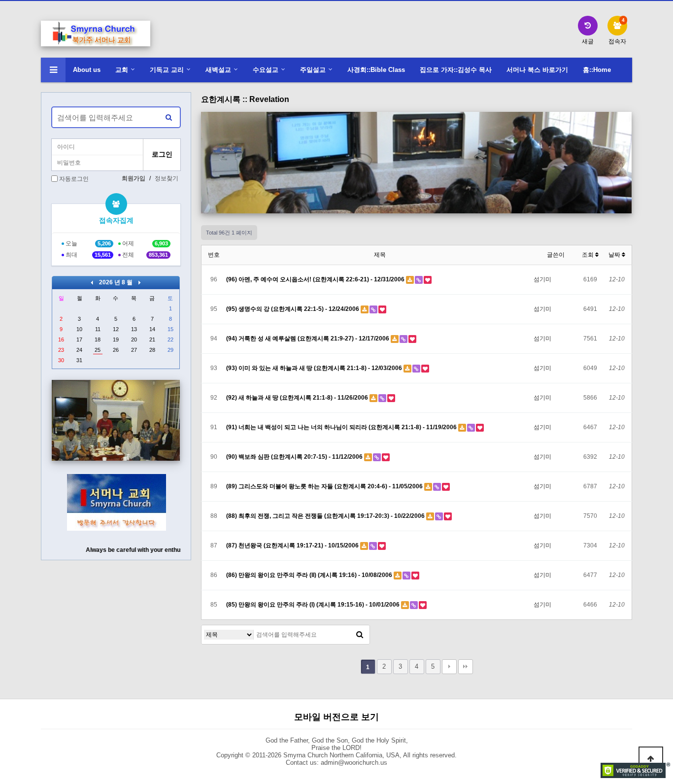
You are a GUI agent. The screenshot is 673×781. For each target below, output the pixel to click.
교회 (121, 69)
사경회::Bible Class (376, 69)
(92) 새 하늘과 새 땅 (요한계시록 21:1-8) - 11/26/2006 (298, 397)
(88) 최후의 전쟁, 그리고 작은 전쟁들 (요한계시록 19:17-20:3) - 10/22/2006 (326, 515)
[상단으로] (651, 759)
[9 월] (139, 282)
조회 (588, 254)
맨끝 (465, 666)
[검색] (360, 634)
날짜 (615, 254)
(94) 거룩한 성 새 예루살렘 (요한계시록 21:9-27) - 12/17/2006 (308, 338)
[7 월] (92, 282)
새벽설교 (218, 69)
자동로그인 (74, 178)
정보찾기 (166, 178)
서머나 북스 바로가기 (537, 69)
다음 (449, 666)
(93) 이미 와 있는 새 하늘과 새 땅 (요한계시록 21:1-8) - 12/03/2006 (315, 368)
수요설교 (265, 69)
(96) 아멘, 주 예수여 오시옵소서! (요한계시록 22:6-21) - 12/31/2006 (316, 279)
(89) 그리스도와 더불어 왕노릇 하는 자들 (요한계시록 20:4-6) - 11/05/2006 (325, 486)
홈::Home (597, 69)
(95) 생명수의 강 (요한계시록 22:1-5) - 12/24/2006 (293, 309)
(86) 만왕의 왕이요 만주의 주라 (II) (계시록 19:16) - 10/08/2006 (310, 575)
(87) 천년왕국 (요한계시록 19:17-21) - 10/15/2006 (293, 545)
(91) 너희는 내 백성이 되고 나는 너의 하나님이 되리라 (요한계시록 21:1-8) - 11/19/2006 (342, 427)
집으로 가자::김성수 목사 (456, 69)
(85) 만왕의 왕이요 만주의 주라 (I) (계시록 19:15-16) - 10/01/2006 (313, 604)
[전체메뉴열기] (53, 70)
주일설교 (313, 69)
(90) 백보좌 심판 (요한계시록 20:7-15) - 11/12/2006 (295, 456)
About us (87, 69)
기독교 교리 (167, 69)
